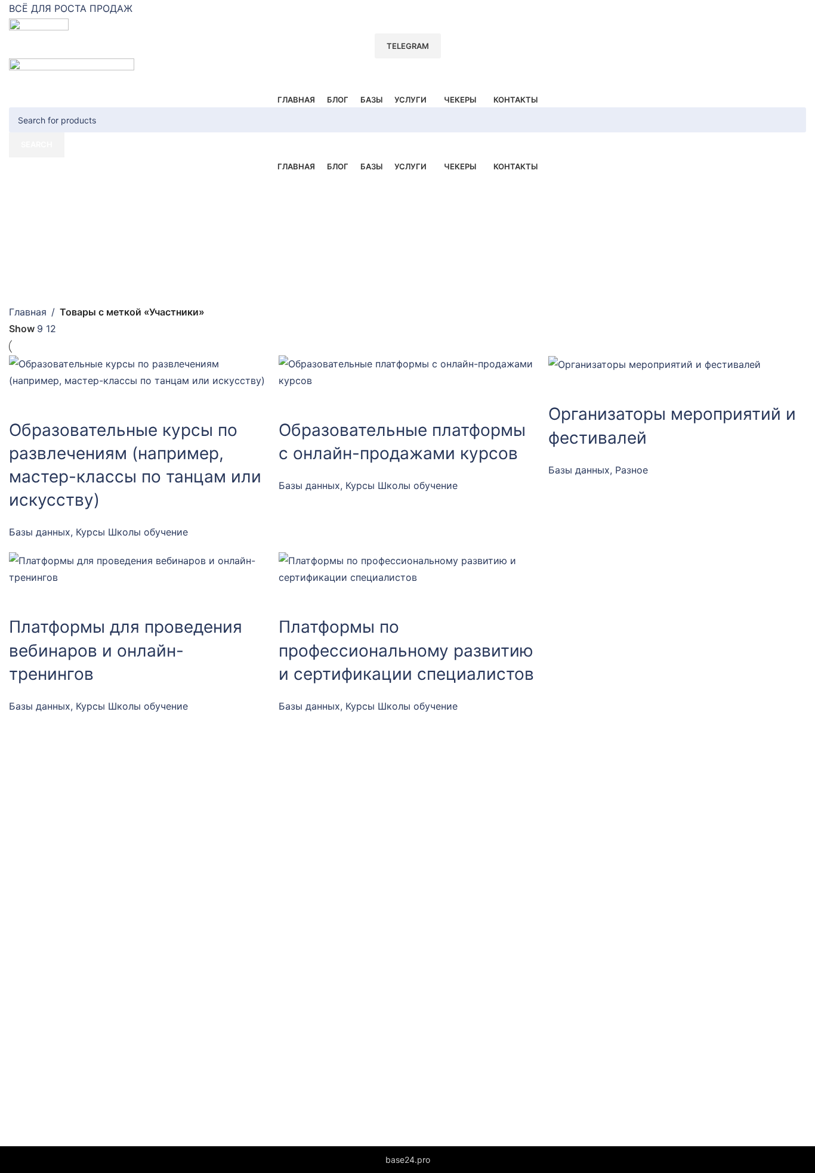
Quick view (24, 404)
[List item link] (178, 889)
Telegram (408, 46)
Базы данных (39, 532)
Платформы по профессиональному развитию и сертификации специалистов (406, 650)
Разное (631, 470)
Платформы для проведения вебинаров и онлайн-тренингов (125, 650)
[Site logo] (39, 25)
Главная (28, 312)
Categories (37, 235)
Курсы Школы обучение (132, 532)
